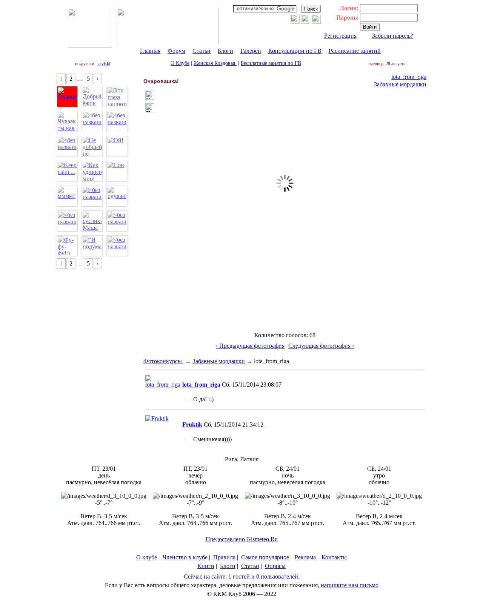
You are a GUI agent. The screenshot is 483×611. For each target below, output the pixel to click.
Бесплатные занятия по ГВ (271, 63)
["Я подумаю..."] (92, 245)
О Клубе (180, 63)
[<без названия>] (92, 121)
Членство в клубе (185, 557)
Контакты (334, 557)
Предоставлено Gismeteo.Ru (242, 539)
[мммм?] (67, 196)
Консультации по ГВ (294, 51)
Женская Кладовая (215, 63)
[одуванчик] (117, 196)
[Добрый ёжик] (92, 96)
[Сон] (117, 171)
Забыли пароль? (392, 35)
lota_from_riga (408, 77)
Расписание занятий (355, 51)
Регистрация (340, 35)
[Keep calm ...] (67, 171)
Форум (176, 51)
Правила (224, 557)
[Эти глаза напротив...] (117, 96)
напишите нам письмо (349, 585)
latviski (103, 63)
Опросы (275, 566)
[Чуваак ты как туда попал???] (67, 121)
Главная (150, 51)
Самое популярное (265, 557)
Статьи (201, 51)
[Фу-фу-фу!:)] (67, 245)
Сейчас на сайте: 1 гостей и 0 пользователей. (242, 576)
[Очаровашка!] (67, 96)
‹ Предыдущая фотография (250, 345)
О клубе (146, 557)
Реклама (305, 557)
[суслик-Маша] (92, 221)
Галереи (250, 51)
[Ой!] (117, 146)
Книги (205, 566)
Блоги (225, 51)
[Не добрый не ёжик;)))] (92, 146)
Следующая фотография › (321, 345)
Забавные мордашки (400, 84)
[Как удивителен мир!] (92, 171)
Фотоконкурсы (163, 361)
